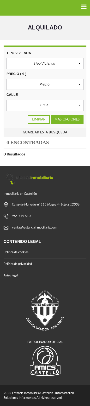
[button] (45, 63)
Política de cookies (16, 252)
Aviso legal (11, 275)
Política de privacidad (18, 264)
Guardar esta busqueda (45, 132)
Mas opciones (67, 119)
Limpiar (38, 119)
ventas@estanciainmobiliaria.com (34, 227)
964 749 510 (21, 216)
